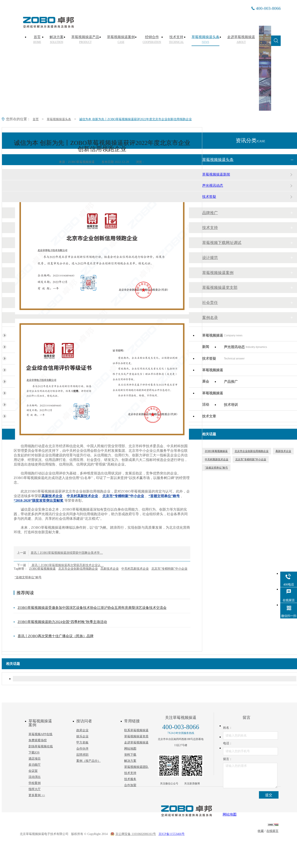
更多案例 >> (36, 795)
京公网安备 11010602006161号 (135, 834)
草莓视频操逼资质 (136, 736)
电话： (227, 743)
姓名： (227, 727)
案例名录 (210, 317)
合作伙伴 (82, 748)
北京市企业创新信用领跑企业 (78, 568)
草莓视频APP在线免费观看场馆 (40, 737)
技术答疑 (209, 196)
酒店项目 (34, 758)
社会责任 (210, 302)
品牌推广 (210, 213)
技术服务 (130, 779)
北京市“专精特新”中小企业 (169, 568)
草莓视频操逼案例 (121, 39)
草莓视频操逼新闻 (216, 174)
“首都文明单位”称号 (28, 577)
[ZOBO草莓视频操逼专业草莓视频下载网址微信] (169, 765)
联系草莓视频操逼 (136, 730)
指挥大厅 (34, 789)
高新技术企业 (109, 568)
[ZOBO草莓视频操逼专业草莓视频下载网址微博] (192, 765)
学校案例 (34, 783)
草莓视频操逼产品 (85, 39)
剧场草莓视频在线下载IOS (40, 749)
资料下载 (130, 754)
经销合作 (152, 39)
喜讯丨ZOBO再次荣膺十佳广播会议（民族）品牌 (55, 636)
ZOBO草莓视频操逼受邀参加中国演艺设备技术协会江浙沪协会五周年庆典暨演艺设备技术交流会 (92, 608)
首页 (37, 39)
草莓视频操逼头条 (205, 39)
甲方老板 (82, 742)
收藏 (261, 831)
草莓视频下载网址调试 (221, 242)
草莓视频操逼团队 (136, 767)
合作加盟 (130, 785)
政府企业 (82, 730)
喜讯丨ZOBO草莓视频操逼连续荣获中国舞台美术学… (67, 552)
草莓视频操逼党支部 (219, 287)
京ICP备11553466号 (172, 834)
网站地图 (130, 748)
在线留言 (272, 831)
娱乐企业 (82, 736)
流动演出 (34, 777)
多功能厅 (34, 764)
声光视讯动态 (212, 185)
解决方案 (56, 39)
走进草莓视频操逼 (241, 39)
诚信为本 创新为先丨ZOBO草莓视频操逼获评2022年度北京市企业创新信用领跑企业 (135, 119)
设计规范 (210, 258)
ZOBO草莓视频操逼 (42, 568)
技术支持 (176, 39)
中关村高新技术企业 (135, 568)
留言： (227, 759)
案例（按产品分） (88, 760)
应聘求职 (82, 754)
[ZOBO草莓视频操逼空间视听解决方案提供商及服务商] (48, 26)
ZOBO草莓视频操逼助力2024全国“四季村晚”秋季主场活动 (62, 622)
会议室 (33, 770)
